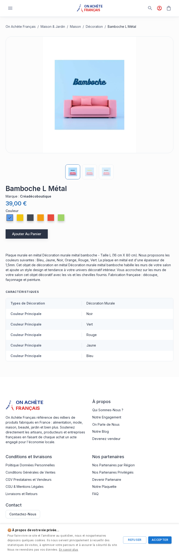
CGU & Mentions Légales (25, 487)
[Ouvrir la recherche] (150, 8)
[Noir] (30, 217)
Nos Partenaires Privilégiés (113, 472)
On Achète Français (21, 26)
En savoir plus (68, 549)
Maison (75, 26)
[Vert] (61, 217)
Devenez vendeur (106, 439)
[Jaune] (20, 217)
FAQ (95, 494)
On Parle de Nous (106, 424)
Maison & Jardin (53, 26)
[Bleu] (10, 217)
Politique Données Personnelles (30, 465)
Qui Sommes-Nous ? (107, 410)
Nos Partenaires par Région (113, 465)
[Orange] (40, 217)
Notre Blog (100, 431)
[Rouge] (51, 217)
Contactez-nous (22, 514)
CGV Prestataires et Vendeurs (29, 480)
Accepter (160, 540)
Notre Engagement (106, 417)
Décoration (94, 26)
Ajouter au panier (26, 234)
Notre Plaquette (104, 487)
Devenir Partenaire (106, 480)
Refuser (134, 540)
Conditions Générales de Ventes (30, 472)
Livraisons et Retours (22, 494)
